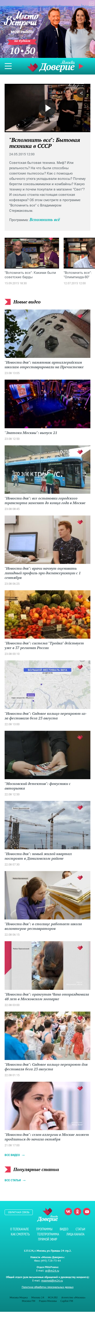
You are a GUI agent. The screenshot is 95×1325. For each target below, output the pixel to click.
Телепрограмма (48, 1234)
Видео (64, 1229)
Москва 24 (37, 1297)
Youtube (86, 1211)
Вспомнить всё (45, 219)
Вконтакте (68, 1211)
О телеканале (19, 1229)
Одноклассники (77, 1211)
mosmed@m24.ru (52, 1280)
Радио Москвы (48, 1301)
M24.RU (53, 1297)
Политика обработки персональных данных (48, 1287)
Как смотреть (20, 1234)
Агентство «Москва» (73, 1297)
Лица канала (75, 1234)
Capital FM (66, 1301)
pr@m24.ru (52, 1270)
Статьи (80, 1229)
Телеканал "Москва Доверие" (51, 66)
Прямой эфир (47, 1239)
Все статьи (13, 1180)
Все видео (12, 1155)
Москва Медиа (19, 1297)
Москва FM (28, 1301)
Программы (44, 1229)
